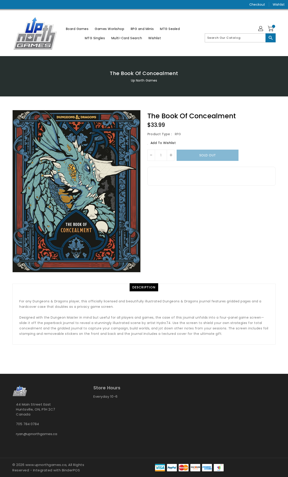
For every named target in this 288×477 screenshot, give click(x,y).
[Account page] (261, 28)
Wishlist (279, 4)
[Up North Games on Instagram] (15, 4)
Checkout (257, 4)
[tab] (144, 287)
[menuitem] (77, 28)
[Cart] (271, 28)
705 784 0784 (27, 424)
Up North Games (144, 80)
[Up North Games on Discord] (24, 4)
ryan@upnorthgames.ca (36, 433)
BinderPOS (71, 470)
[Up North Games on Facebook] (7, 4)
